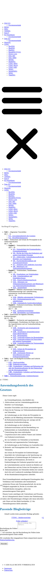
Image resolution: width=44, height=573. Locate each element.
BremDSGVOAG (15, 52)
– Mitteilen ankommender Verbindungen (28, 297)
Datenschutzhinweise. (7, 540)
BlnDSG (12, 50)
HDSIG (11, 60)
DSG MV (12, 56)
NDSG (11, 69)
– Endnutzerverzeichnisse (23, 311)
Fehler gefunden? (22, 521)
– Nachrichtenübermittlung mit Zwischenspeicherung (24, 262)
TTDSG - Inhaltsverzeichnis (21, 517)
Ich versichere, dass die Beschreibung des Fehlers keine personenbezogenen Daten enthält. (20, 533)
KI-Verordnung (9, 35)
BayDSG (12, 46)
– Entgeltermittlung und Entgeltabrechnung (22, 277)
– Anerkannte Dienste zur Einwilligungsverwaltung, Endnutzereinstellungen (23, 355)
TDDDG (7, 31)
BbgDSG (12, 48)
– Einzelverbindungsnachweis (24, 280)
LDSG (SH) (13, 67)
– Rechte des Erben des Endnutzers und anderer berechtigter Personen (27, 254)
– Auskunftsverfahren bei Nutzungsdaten (28, 343)
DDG (6, 29)
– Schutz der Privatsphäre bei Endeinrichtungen (24, 350)
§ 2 (43, 517)
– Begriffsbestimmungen (18, 238)
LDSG (6, 44)
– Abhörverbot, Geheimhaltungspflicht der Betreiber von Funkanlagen (28, 258)
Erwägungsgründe (15, 25)
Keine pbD (3, 530)
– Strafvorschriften (16, 362)
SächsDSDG (13, 71)
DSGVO (7, 23)
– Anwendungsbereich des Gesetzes (22, 236)
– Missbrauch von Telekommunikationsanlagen (22, 267)
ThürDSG (12, 75)
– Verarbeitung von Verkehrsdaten (25, 274)
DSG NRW (12, 58)
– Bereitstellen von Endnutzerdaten (26, 312)
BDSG (6, 27)
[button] (22, 122)
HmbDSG (12, 62)
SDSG (11, 73)
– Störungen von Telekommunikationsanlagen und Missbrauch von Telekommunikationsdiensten (28, 284)
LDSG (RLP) (13, 65)
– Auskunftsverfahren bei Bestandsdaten (28, 337)
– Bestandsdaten (20, 335)
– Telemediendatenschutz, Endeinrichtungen (21, 376)
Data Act (7, 39)
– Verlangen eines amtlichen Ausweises (27, 265)
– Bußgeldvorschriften (18, 364)
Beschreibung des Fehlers (9, 528)
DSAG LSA (13, 54)
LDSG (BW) (13, 63)
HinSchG (7, 42)
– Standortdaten (20, 288)
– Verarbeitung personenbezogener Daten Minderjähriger (26, 333)
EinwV (6, 33)
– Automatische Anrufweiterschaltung (27, 303)
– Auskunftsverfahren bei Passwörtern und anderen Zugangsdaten (27, 340)
